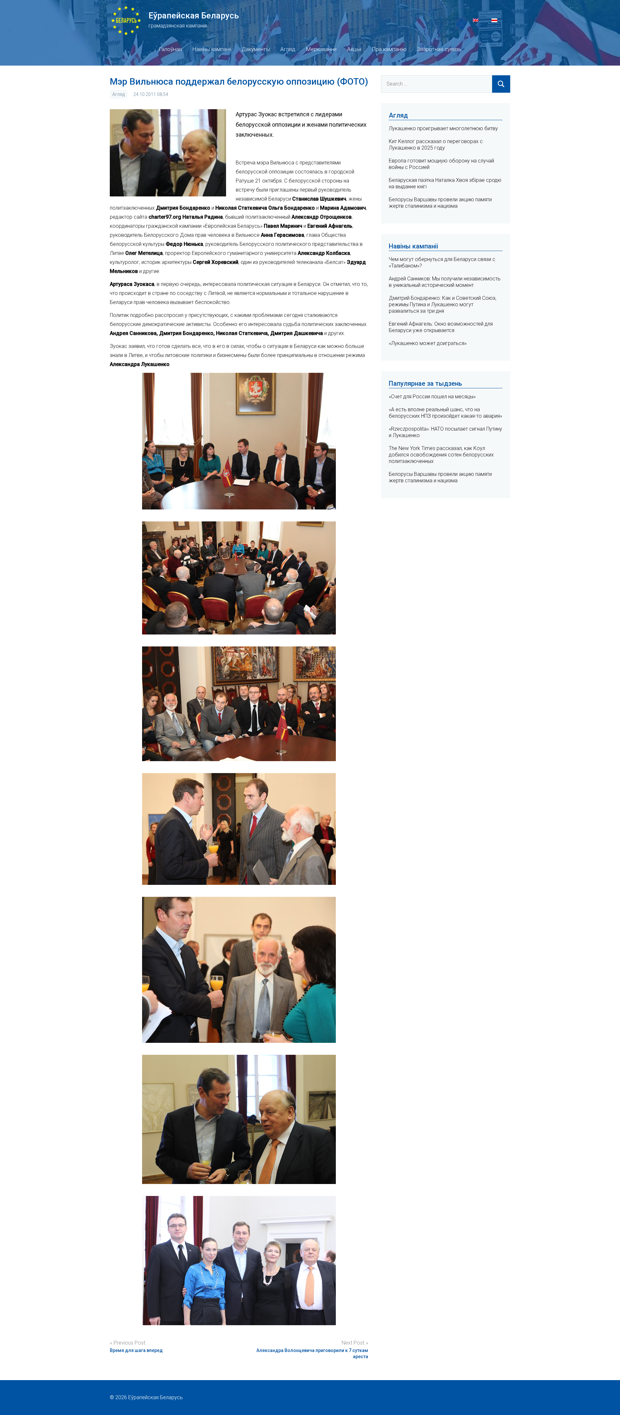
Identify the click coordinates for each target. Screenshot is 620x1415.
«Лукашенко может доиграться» (428, 343)
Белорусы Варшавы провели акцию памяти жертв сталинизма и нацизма (440, 202)
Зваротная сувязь (439, 49)
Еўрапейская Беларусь (194, 15)
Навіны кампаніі (211, 49)
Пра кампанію (389, 49)
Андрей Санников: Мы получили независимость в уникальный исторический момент (445, 282)
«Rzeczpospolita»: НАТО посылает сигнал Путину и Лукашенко (445, 432)
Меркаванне (321, 49)
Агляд (287, 49)
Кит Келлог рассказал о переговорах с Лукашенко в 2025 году (436, 144)
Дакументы (256, 49)
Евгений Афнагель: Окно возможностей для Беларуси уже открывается (441, 327)
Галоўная (170, 49)
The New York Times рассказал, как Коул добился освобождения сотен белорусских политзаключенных (441, 454)
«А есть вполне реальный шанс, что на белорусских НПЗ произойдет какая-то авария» (445, 412)
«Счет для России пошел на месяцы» (432, 396)
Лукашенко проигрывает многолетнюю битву (443, 128)
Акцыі (354, 49)
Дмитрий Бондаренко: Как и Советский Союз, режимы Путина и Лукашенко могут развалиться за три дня (442, 304)
